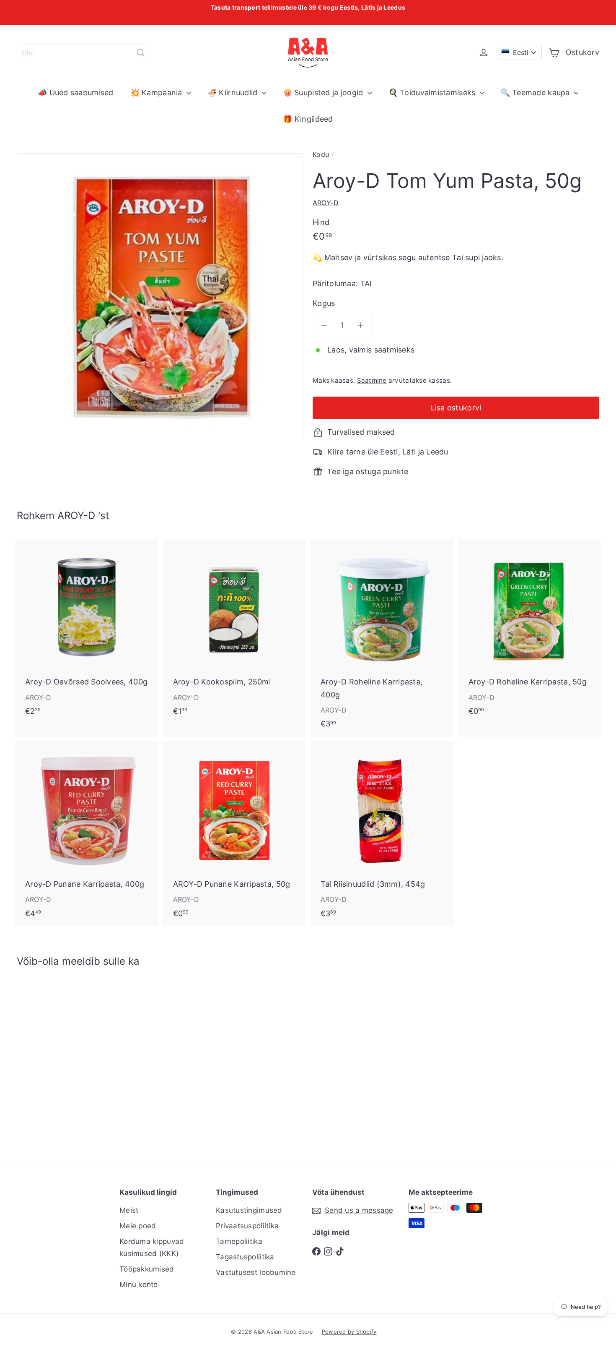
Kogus (324, 303)
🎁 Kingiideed (308, 119)
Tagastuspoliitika (245, 1257)
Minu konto (138, 1284)
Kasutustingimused (249, 1210)
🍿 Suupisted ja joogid (324, 92)
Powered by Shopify (349, 1331)
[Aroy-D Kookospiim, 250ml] (234, 631)
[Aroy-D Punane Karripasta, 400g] (86, 833)
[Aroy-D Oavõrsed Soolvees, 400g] (86, 631)
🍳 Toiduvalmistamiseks (433, 92)
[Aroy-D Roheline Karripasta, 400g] (382, 638)
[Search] (141, 52)
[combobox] (84, 52)
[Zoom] (160, 297)
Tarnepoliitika (239, 1241)
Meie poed (137, 1226)
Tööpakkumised (146, 1269)
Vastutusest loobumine (256, 1272)
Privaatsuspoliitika (247, 1226)
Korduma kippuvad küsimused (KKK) (151, 1247)
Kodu (321, 154)
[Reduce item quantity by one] (324, 325)
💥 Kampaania (157, 92)
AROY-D (76, 515)
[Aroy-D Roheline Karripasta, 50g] (530, 631)
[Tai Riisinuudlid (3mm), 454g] (382, 833)
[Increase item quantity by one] (360, 325)
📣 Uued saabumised (76, 92)
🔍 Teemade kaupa (536, 92)
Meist (128, 1210)
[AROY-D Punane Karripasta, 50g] (234, 833)
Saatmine (372, 380)
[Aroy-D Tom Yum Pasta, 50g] (62, 1060)
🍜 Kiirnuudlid (233, 92)
